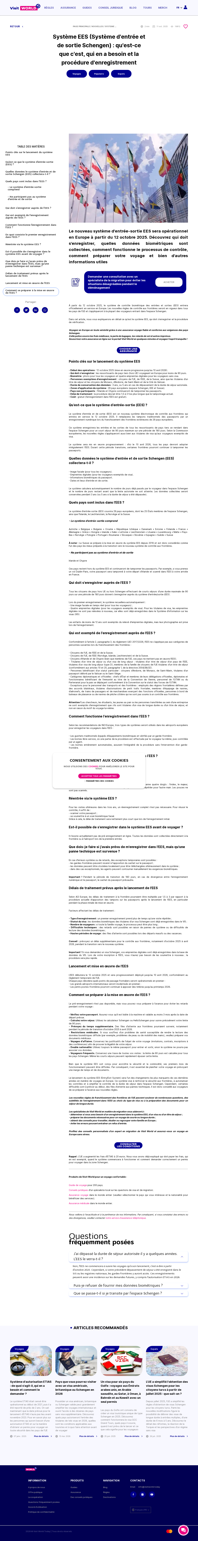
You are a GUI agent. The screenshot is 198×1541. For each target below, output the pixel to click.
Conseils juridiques (79, 1190)
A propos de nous (36, 1487)
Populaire (99, 74)
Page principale (81, 26)
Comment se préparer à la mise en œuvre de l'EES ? (29, 291)
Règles (49, 7)
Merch (162, 7)
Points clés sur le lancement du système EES (28, 153)
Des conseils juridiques (82, 1497)
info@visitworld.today (149, 1487)
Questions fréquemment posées (44, 1502)
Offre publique (35, 1492)
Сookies (93, 766)
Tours (147, 7)
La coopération (35, 1497)
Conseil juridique (110, 7)
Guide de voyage (78, 1185)
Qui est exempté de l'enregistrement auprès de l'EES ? (27, 216)
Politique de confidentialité (41, 1512)
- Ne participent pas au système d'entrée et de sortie (27, 198)
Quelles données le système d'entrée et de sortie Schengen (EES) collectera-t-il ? (30, 173)
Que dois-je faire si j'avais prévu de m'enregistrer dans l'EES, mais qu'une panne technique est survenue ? (27, 264)
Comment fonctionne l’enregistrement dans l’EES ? (30, 226)
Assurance (68, 7)
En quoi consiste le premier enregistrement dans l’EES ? (30, 236)
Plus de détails (41, 1436)
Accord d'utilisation (37, 1507)
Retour (15, 26)
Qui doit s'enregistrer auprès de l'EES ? (28, 208)
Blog (132, 7)
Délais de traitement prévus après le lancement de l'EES (26, 274)
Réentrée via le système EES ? (23, 244)
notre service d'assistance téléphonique (125, 1218)
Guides (87, 7)
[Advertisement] (99, 110)
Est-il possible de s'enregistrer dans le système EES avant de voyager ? (27, 252)
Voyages (77, 74)
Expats (121, 74)
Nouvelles (97, 26)
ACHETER (169, 282)
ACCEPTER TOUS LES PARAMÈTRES (99, 776)
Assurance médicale (79, 1203)
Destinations (109, 1497)
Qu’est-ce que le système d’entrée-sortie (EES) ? (29, 163)
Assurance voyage (78, 1195)
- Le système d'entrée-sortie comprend (24, 188)
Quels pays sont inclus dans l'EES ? (26, 181)
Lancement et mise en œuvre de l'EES (27, 283)
